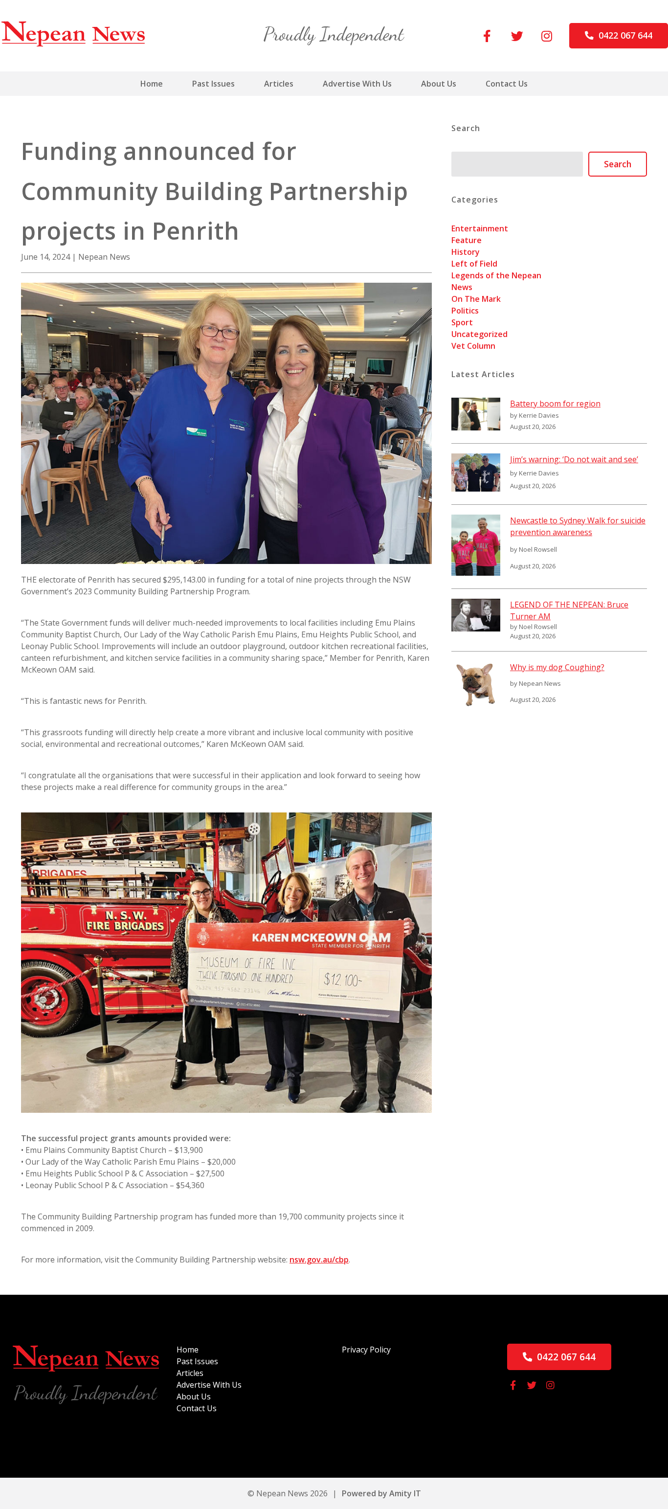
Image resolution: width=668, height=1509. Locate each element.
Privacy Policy (366, 1349)
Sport (462, 322)
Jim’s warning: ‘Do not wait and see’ (574, 459)
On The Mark (476, 298)
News (461, 287)
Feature (466, 240)
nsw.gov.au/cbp (319, 1259)
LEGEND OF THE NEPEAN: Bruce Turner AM (569, 610)
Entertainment (479, 228)
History (465, 252)
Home (151, 83)
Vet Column (473, 345)
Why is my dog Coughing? (557, 667)
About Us (438, 83)
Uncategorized (479, 334)
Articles (278, 83)
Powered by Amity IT (381, 1493)
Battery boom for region (555, 403)
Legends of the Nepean (496, 275)
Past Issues (213, 83)
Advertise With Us (357, 83)
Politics (465, 310)
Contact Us (507, 83)
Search (617, 164)
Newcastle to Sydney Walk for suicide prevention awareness (578, 526)
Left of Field (474, 263)
